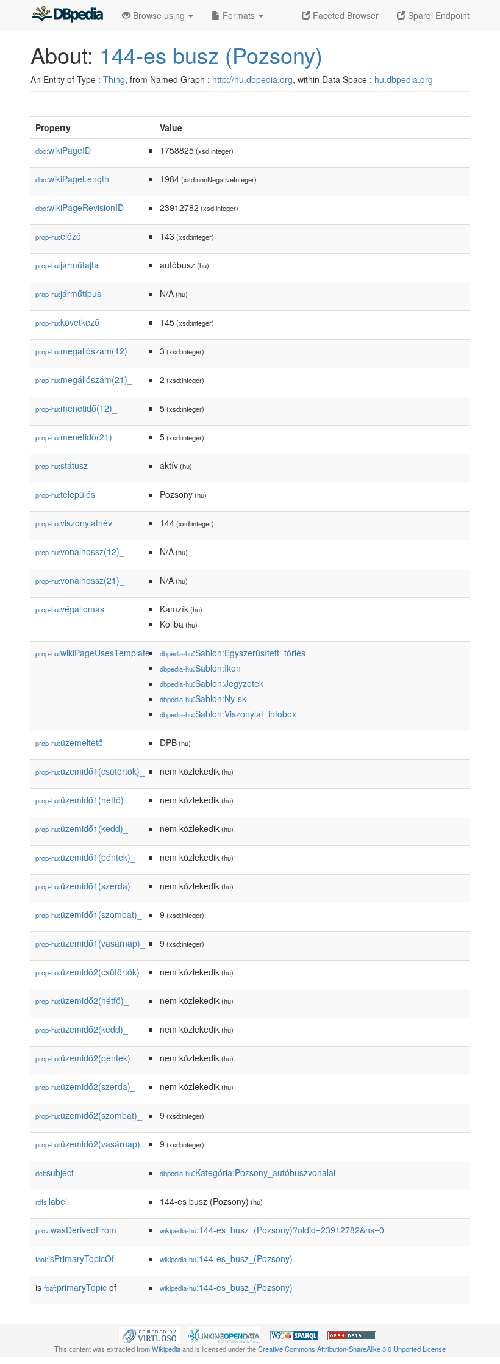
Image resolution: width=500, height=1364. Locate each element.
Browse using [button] (158, 15)
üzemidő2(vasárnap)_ (90, 1144)
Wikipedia (166, 1349)
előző (58, 236)
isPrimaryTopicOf (74, 1258)
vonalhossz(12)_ (79, 551)
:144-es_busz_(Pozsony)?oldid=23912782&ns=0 (272, 1230)
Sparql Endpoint (437, 15)
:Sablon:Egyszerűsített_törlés (232, 653)
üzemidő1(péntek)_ (85, 857)
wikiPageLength (72, 179)
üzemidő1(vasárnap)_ (90, 943)
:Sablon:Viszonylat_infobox (228, 714)
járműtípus (68, 293)
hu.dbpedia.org (403, 79)
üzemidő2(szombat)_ (88, 1115)
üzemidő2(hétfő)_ (82, 1000)
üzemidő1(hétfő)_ (82, 800)
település (65, 494)
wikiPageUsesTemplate (92, 653)
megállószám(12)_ (83, 351)
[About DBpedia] (67, 15)
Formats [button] (238, 15)
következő (67, 322)
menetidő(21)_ (76, 437)
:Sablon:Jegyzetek (211, 683)
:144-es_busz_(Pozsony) (226, 1258)
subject (54, 1172)
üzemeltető (69, 742)
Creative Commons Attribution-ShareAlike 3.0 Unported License (352, 1349)
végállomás (69, 609)
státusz (61, 465)
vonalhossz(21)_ (79, 580)
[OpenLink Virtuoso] (149, 1334)
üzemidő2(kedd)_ (81, 1029)
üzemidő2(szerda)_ (85, 1086)
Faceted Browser (344, 15)
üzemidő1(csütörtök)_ (90, 771)
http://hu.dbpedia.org (252, 79)
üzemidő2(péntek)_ (85, 1058)
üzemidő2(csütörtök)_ (90, 972)
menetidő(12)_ (76, 408)
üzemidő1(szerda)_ (85, 886)
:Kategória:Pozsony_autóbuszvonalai (247, 1172)
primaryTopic (75, 1287)
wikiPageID (63, 150)
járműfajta (67, 265)
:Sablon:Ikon (200, 668)
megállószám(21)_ (83, 379)
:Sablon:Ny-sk (203, 698)
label (51, 1201)
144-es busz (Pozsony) (211, 54)
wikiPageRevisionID (79, 207)
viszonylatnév (73, 523)
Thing (114, 79)
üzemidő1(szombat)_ (88, 914)
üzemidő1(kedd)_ (81, 828)
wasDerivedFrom (75, 1230)
